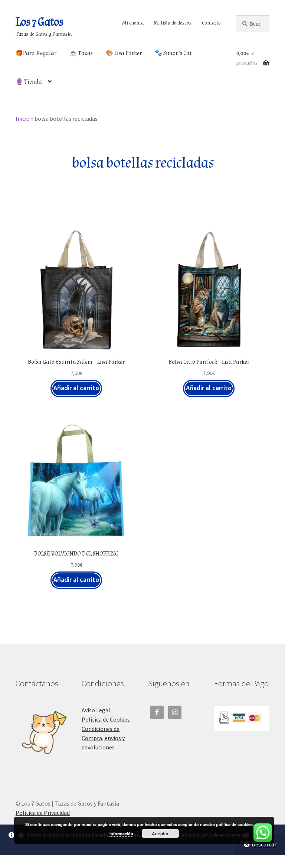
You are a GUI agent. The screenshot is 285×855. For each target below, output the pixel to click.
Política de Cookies (106, 719)
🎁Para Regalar (36, 53)
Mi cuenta (133, 23)
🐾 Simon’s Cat (173, 53)
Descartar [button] (264, 844)
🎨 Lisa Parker (124, 53)
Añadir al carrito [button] (76, 387)
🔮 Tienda (29, 82)
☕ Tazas (81, 53)
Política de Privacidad (43, 812)
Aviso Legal (96, 710)
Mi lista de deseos (172, 23)
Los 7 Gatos (39, 22)
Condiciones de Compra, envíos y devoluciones (103, 738)
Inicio (23, 118)
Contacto (211, 23)
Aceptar (160, 833)
